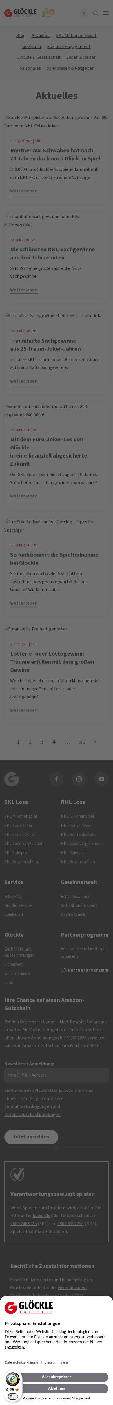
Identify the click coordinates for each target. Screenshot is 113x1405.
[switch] (13, 1396)
